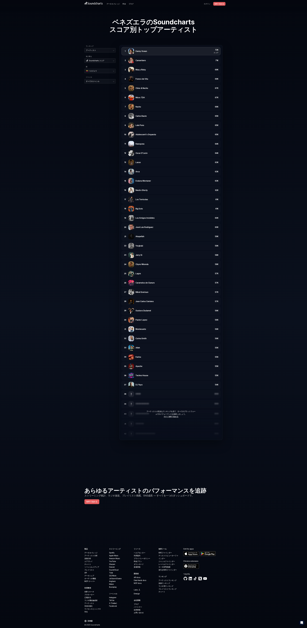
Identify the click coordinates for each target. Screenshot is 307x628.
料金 (124, 4)
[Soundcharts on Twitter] (200, 578)
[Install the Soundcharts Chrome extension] (203, 566)
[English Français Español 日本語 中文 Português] (90, 621)
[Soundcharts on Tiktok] (195, 578)
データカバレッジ (113, 4)
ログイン (207, 4)
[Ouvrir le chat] (302, 623)
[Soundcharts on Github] (185, 578)
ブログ (131, 4)
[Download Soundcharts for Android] (208, 553)
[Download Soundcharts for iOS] (191, 553)
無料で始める (219, 4)
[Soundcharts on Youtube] (205, 578)
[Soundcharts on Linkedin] (190, 578)
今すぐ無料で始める (171, 417)
